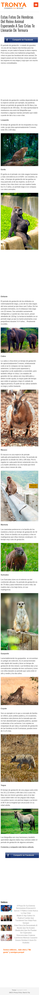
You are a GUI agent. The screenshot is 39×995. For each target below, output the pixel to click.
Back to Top (26, 992)
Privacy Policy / (18, 992)
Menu (36, 4)
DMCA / (11, 992)
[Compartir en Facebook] (21, 40)
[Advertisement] (19, 81)
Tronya (14, 990)
